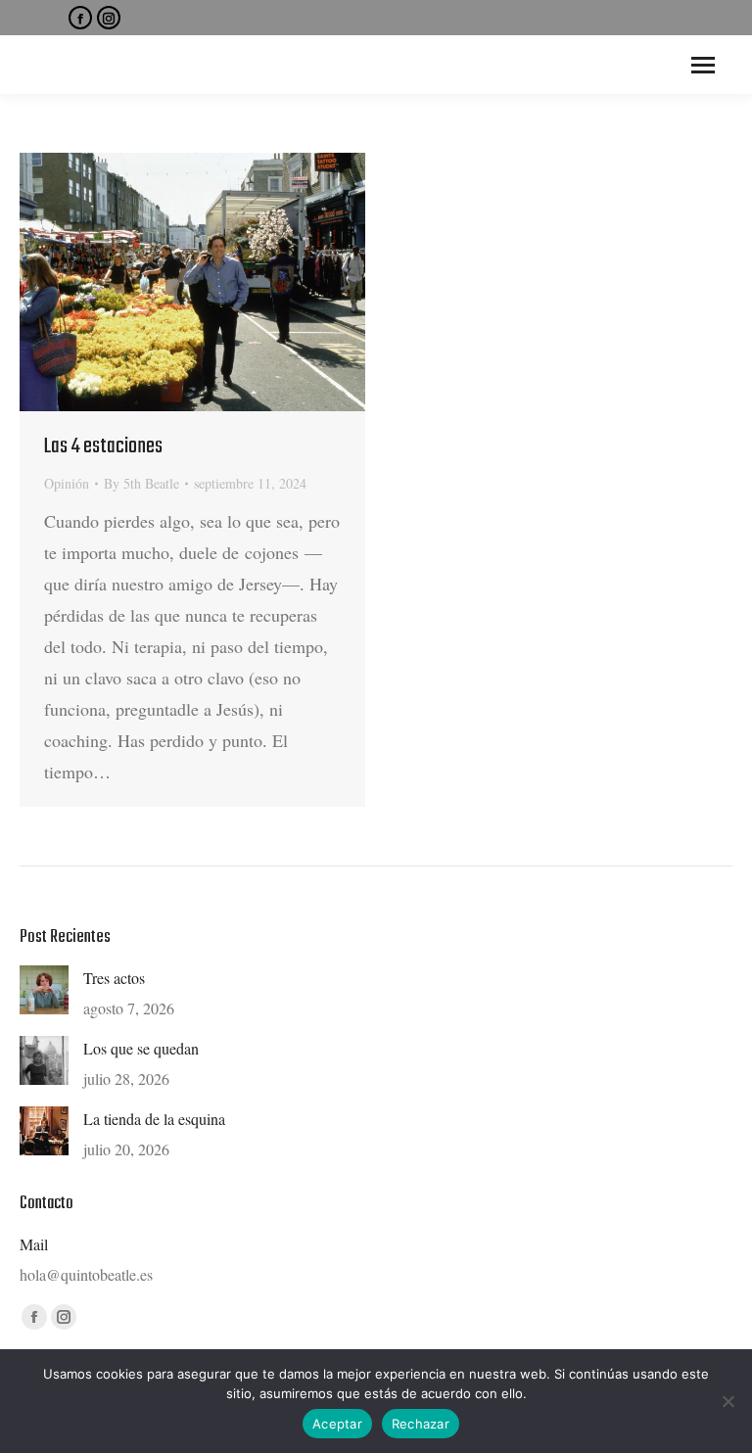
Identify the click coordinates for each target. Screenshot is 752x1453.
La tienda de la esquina (154, 1118)
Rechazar (420, 1423)
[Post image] (44, 989)
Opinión (66, 483)
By (141, 483)
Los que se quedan (141, 1048)
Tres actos (114, 977)
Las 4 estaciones (103, 446)
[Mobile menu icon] (703, 65)
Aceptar (337, 1423)
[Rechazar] (727, 1401)
